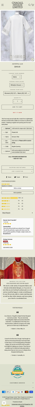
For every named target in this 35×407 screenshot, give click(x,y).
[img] (17, 224)
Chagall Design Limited (17, 5)
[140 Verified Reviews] (17, 379)
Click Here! (14, 140)
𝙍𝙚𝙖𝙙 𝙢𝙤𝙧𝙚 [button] (7, 233)
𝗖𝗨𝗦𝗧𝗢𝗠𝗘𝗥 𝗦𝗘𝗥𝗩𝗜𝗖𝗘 (17, 382)
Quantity (17, 97)
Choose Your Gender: (17, 73)
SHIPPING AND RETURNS (17, 167)
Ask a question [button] (17, 192)
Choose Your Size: (17, 89)
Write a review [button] (17, 188)
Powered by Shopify (17, 402)
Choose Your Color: (16, 81)
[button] (6, 198)
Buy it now (17, 112)
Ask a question (17, 171)
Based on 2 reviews (7, 186)
